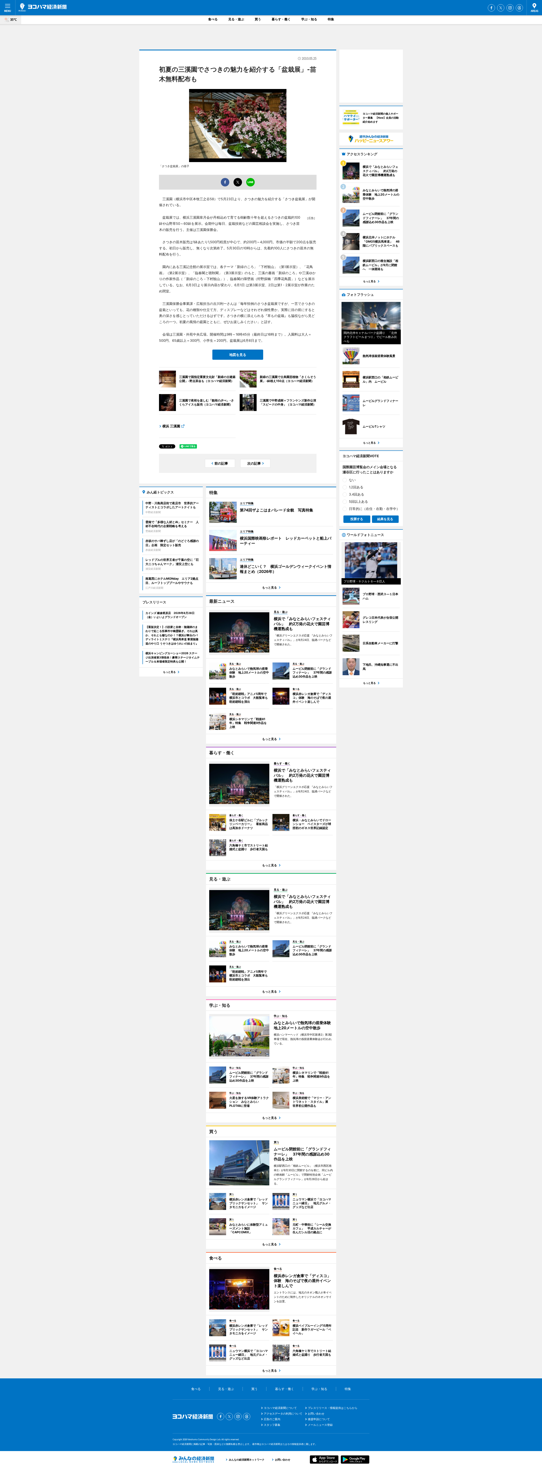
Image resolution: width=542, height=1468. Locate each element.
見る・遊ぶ (236, 19)
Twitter (500, 7)
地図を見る (237, 355)
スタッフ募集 (272, 1424)
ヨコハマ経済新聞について (280, 1408)
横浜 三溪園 (171, 426)
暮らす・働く (281, 19)
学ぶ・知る (309, 19)
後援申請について (319, 1419)
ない (352, 480)
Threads (519, 7)
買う (258, 19)
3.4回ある (356, 494)
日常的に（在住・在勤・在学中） (374, 509)
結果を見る (385, 519)
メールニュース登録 (320, 1424)
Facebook (491, 7)
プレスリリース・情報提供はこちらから (332, 1408)
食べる (213, 19)
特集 (331, 19)
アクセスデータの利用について (283, 1413)
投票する (356, 519)
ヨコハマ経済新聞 (42, 7)
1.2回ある (356, 487)
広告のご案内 (272, 1419)
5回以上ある (358, 501)
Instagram (510, 7)
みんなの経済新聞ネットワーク (193, 1459)
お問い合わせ (316, 1413)
